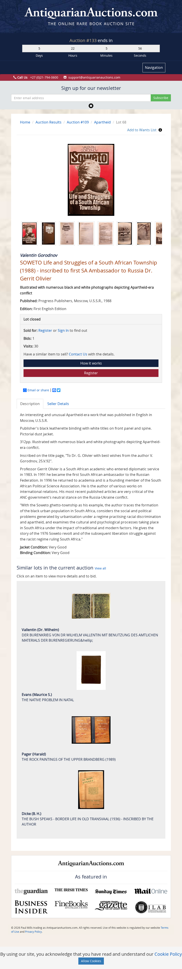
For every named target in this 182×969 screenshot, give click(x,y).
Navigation (154, 67)
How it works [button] (91, 363)
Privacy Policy (33, 931)
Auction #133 (83, 40)
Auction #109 (78, 122)
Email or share (38, 390)
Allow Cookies (91, 961)
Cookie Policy (168, 954)
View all (100, 568)
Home (25, 122)
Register (45, 330)
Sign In (63, 330)
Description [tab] (30, 403)
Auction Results (48, 122)
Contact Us (78, 354)
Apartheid (102, 122)
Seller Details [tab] (58, 403)
